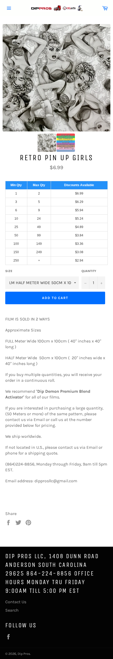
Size (8, 271)
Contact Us (15, 601)
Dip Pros (24, 654)
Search (12, 610)
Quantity (88, 271)
